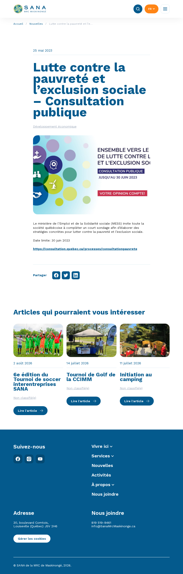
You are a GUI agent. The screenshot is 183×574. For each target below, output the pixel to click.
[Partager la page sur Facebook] (56, 275)
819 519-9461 (101, 522)
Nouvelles (36, 23)
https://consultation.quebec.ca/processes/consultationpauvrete (85, 249)
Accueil (18, 23)
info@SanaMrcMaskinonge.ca (113, 526)
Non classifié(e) (24, 398)
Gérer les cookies (32, 538)
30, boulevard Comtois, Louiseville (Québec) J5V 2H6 (35, 524)
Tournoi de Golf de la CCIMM (91, 377)
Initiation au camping (136, 377)
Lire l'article (27, 410)
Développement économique (55, 126)
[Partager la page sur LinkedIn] (76, 275)
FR (150, 8)
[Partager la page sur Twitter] (66, 275)
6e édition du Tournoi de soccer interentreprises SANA (37, 381)
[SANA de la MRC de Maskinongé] (29, 9)
